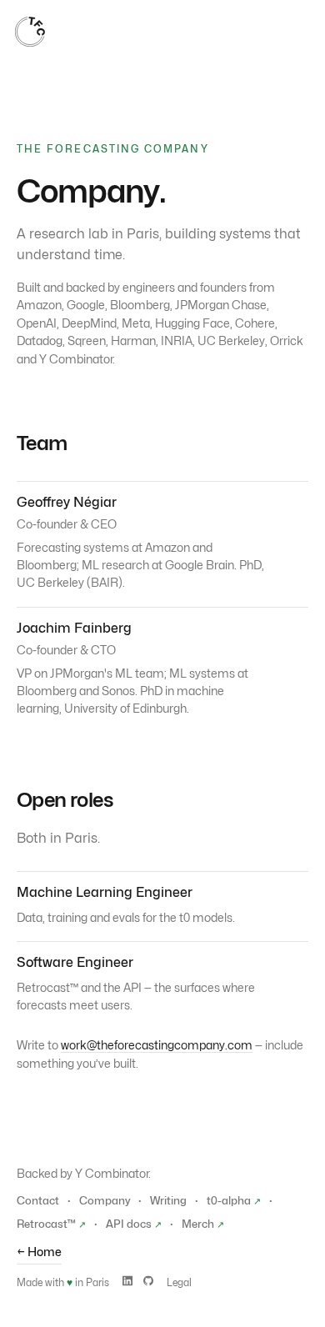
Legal (179, 1282)
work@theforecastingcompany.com (156, 1045)
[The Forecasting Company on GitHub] (148, 1281)
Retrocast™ (51, 1224)
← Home (39, 1251)
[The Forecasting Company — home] (30, 32)
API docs (134, 1224)
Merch (203, 1224)
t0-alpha (234, 1200)
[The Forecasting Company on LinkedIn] (127, 1281)
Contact (38, 1200)
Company (104, 1200)
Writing (168, 1200)
